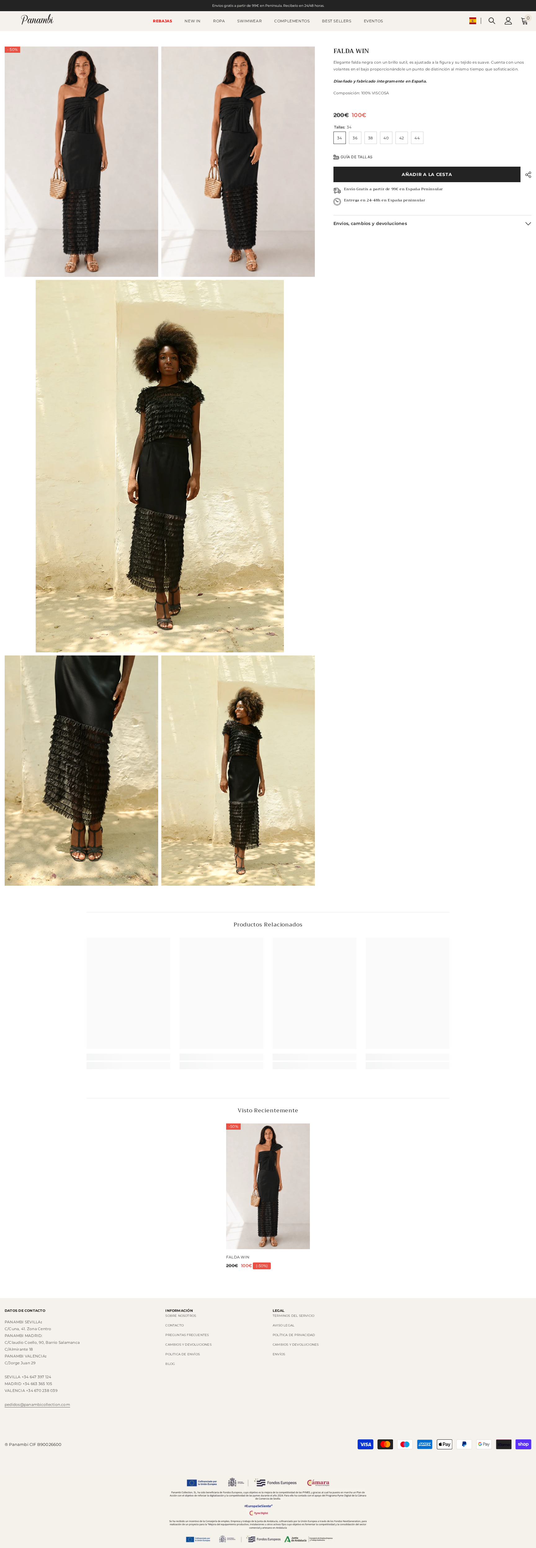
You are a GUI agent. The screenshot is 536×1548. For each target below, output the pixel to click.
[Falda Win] (268, 1186)
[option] (268, 1198)
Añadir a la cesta (427, 174)
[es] (472, 21)
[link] (128, 1057)
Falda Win (237, 1257)
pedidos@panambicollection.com (37, 1404)
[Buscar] (492, 20)
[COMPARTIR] (525, 174)
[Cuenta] (508, 21)
